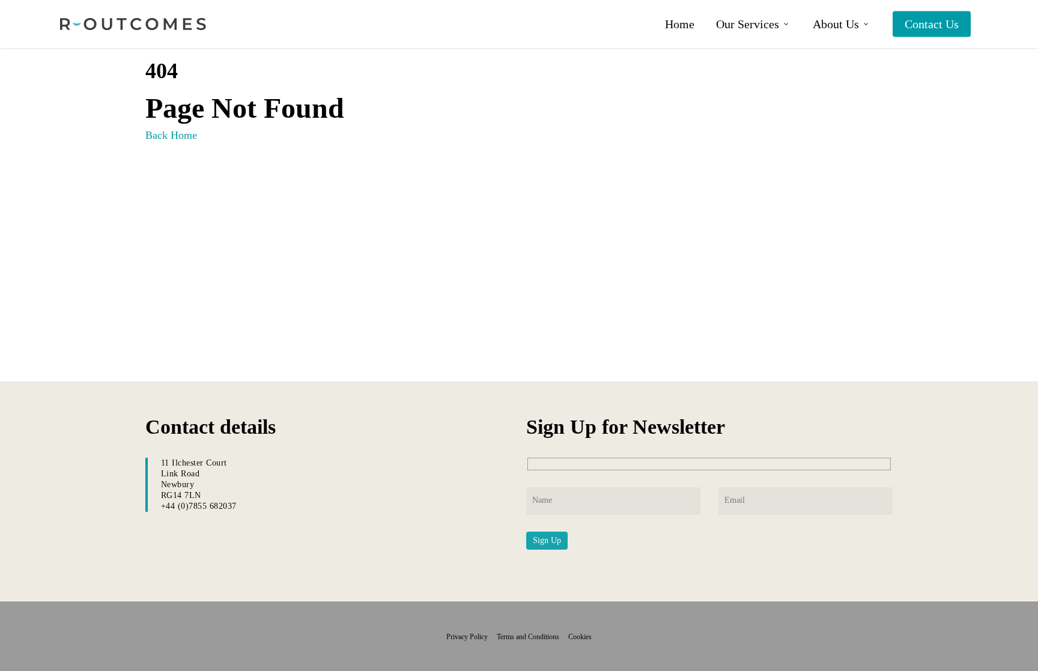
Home (679, 24)
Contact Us (932, 24)
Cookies (580, 637)
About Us (836, 24)
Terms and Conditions (531, 637)
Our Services (747, 24)
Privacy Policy (470, 637)
